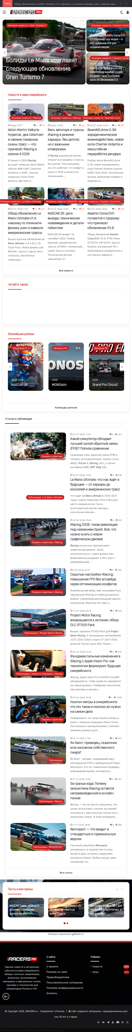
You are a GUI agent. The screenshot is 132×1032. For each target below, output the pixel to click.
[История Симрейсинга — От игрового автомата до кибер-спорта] (66, 907)
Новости (97, 966)
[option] (66, 52)
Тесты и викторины (20, 889)
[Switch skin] (121, 13)
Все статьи (66, 872)
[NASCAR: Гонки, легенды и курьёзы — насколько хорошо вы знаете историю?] (26, 907)
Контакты (52, 993)
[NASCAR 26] (25, 367)
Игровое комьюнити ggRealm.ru (66, 934)
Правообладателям (58, 977)
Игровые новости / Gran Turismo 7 (27, 25)
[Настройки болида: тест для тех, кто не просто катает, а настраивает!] (106, 907)
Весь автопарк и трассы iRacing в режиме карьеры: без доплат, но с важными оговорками (66, 139)
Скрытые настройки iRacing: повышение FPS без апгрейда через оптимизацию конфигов (93, 579)
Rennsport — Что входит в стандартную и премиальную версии (93, 834)
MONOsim (59, 385)
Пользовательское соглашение (65, 982)
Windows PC (60, 348)
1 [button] (65, 923)
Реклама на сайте (57, 971)
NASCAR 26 (19, 385)
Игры (95, 972)
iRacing (32, 160)
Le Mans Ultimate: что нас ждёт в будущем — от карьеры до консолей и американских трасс (95, 484)
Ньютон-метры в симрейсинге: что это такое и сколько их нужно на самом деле (95, 707)
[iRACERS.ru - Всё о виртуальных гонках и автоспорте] (26, 12)
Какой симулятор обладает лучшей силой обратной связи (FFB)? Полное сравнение (94, 443)
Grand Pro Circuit (105, 385)
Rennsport (101, 845)
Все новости (66, 270)
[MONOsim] (66, 367)
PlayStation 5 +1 (21, 348)
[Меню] (4, 13)
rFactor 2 (83, 463)
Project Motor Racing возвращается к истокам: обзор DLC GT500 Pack (94, 620)
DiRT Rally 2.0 (98, 467)
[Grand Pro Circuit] (106, 367)
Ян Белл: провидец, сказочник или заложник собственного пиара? (93, 747)
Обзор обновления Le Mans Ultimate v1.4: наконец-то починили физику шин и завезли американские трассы (25, 223)
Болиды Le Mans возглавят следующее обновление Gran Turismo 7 (42, 69)
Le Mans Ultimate (92, 495)
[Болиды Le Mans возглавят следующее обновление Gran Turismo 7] (44, 52)
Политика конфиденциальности (65, 988)
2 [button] (67, 923)
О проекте (52, 966)
